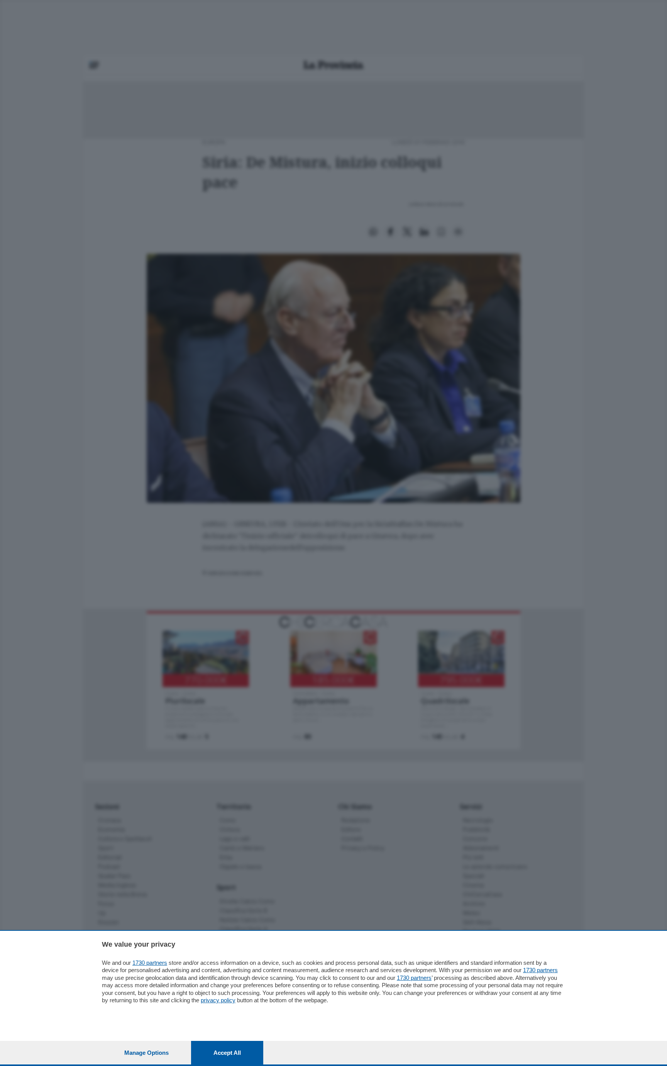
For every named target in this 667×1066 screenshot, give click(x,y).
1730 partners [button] (149, 962)
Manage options (146, 1052)
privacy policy (218, 1000)
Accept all (227, 1052)
